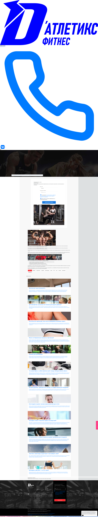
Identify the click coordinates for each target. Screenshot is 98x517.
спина (56, 270)
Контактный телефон (43, 190)
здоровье (42, 270)
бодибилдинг (38, 270)
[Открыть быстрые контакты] (0, 149)
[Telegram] (0, 146)
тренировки (63, 270)
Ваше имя (41, 186)
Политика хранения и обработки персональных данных (39, 496)
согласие (91, 512)
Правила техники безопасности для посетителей (38, 501)
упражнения (30, 272)
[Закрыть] (13, 0)
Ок (82, 515)
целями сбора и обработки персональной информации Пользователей (59, 494)
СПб (54, 270)
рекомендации (47, 270)
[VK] (3, 146)
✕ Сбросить (30, 270)
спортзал (59, 270)
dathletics (34, 270)
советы (51, 270)
